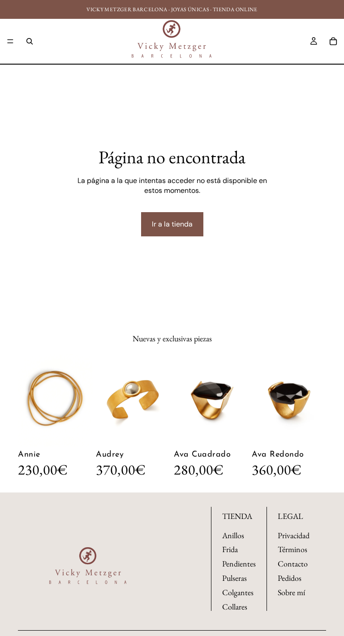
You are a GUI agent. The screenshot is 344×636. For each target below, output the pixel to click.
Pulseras (234, 578)
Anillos (233, 535)
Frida (230, 550)
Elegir (163, 432)
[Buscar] (29, 41)
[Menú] (10, 41)
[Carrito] (333, 41)
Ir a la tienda (172, 224)
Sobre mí (291, 592)
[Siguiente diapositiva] (82, 400)
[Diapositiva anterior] (28, 400)
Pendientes (239, 564)
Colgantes (238, 592)
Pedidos (289, 578)
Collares (234, 606)
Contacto (293, 564)
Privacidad (294, 535)
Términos (292, 550)
